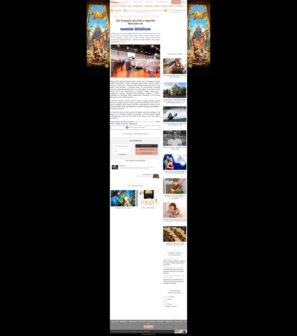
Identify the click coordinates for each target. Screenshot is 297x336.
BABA (130, 6)
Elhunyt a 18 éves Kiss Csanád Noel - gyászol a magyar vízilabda (174, 148)
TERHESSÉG (123, 6)
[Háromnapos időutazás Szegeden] (123, 198)
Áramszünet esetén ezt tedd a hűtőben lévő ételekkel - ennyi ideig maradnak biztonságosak (175, 197)
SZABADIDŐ (164, 6)
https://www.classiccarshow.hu (145, 121)
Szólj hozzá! (126, 29)
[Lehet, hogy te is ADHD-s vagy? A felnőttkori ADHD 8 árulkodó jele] (174, 66)
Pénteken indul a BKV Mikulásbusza (144, 176)
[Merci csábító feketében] (148, 198)
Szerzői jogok (142, 321)
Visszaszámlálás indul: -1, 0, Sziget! (173, 267)
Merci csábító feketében (149, 208)
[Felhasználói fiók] (183, 1)
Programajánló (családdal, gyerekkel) (146, 16)
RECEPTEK (172, 6)
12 (161, 10)
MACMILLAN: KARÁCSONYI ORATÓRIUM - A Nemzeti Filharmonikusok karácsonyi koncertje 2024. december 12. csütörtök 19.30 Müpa (136, 168)
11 (158, 10)
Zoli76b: (168, 299)
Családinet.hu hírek (118, 16)
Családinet (130, 27)
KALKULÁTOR (148, 2)
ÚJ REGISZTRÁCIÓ (146, 153)
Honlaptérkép (151, 321)
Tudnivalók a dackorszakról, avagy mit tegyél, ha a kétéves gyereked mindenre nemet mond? (174, 220)
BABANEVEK (179, 6)
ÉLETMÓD (156, 6)
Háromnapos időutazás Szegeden (123, 208)
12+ (185, 10)
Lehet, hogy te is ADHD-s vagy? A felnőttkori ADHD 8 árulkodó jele (174, 76)
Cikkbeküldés (169, 321)
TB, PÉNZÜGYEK (148, 6)
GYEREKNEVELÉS (137, 6)
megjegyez (123, 154)
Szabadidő (129, 16)
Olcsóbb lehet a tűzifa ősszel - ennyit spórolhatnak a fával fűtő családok (174, 244)
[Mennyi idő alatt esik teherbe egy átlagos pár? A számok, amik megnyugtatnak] (174, 162)
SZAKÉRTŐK (126, 2)
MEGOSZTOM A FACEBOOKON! (136, 127)
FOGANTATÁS (114, 6)
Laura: (170, 306)
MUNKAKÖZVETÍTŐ (137, 2)
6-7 (179, 10)
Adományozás (178, 321)
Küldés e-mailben (142, 29)
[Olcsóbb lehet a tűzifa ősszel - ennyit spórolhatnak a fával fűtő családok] (174, 234)
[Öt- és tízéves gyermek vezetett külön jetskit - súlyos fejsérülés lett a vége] (174, 114)
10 (155, 10)
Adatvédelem (132, 321)
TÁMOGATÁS (176, 2)
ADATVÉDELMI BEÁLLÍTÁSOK (148, 334)
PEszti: (165, 301)
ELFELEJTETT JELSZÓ (146, 149)
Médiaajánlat (123, 321)
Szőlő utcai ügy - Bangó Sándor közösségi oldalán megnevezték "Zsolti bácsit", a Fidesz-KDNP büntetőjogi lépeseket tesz (174, 101)
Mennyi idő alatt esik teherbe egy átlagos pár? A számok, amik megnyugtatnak (174, 172)
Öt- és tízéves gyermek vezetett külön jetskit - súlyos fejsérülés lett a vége (174, 124)
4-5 (176, 10)
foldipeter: (169, 296)
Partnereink (160, 321)
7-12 (182, 10)
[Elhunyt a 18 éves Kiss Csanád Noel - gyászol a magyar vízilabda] (174, 138)
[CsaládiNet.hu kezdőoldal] (116, 2)
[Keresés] (185, 1)
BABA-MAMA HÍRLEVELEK (161, 2)
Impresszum (114, 321)
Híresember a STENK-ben (170, 259)
